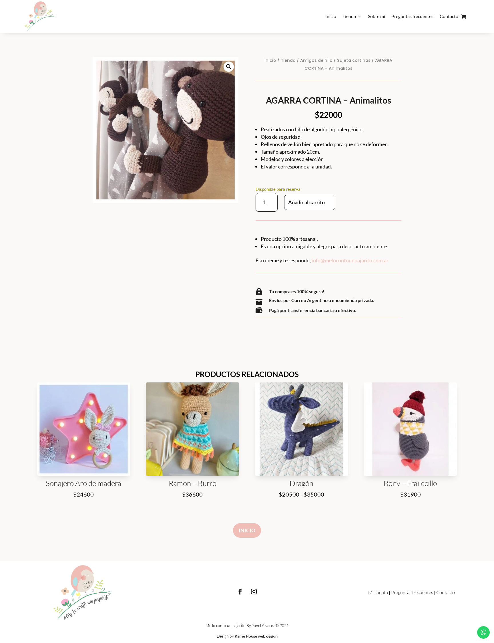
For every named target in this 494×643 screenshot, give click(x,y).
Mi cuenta (378, 592)
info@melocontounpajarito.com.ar (350, 260)
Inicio (330, 16)
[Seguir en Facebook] (240, 591)
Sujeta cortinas (353, 60)
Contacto (449, 16)
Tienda (349, 16)
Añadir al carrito (306, 202)
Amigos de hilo (316, 60)
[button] (229, 66)
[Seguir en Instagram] (254, 591)
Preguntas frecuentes (412, 16)
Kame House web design (256, 636)
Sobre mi (376, 16)
